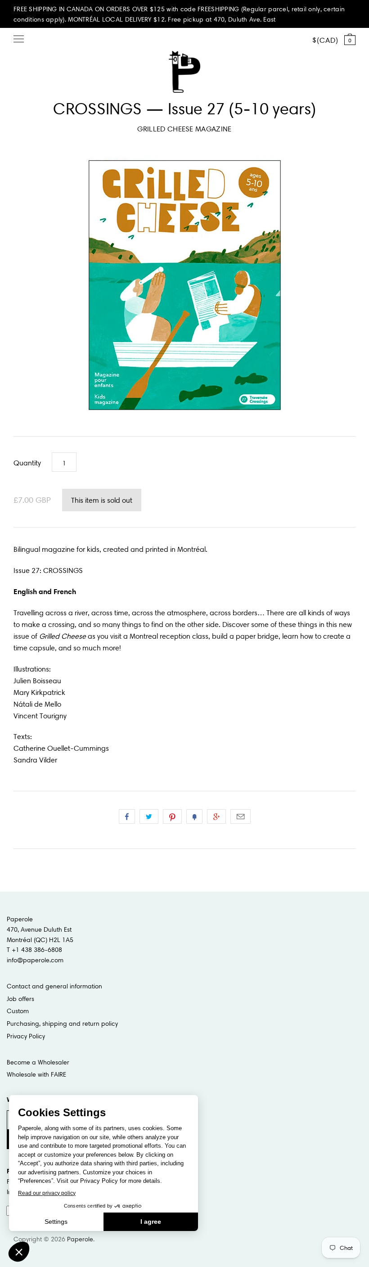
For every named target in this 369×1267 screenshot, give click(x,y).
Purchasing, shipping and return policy (62, 1023)
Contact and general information (54, 986)
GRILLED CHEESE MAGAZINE (184, 128)
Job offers (20, 999)
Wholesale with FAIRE (36, 1074)
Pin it (172, 816)
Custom (18, 1011)
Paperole (80, 1239)
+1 (216, 816)
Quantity (27, 462)
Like (127, 816)
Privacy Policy (26, 1036)
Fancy (194, 816)
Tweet (149, 816)
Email (240, 816)
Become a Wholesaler (38, 1062)
